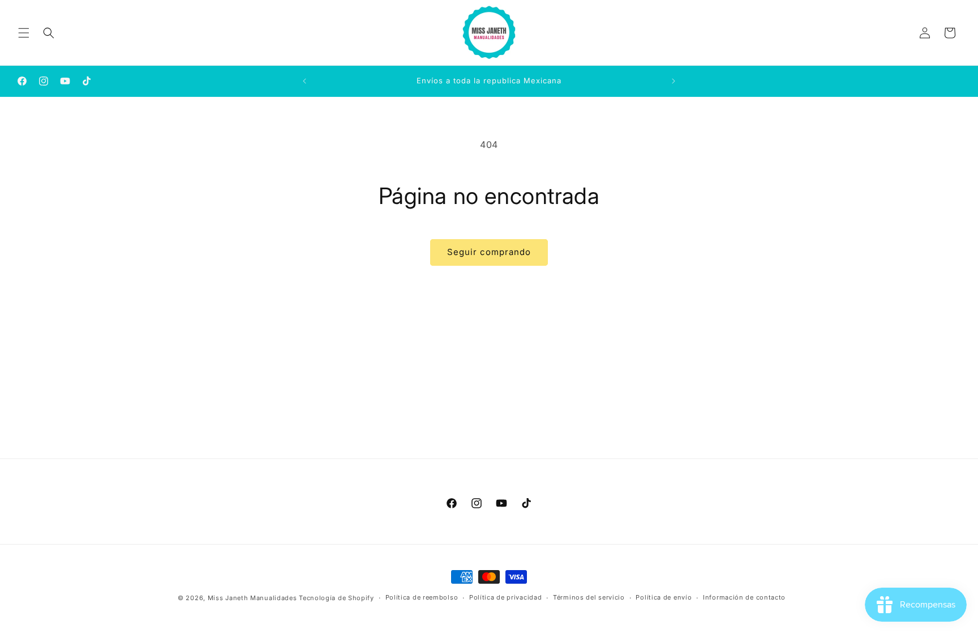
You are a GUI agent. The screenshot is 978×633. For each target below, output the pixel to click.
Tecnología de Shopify (336, 598)
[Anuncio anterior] (304, 81)
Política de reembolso (421, 597)
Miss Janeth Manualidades (252, 598)
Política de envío (664, 597)
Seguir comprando (489, 252)
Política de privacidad (505, 597)
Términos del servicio (589, 597)
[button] (23, 32)
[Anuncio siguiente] (673, 81)
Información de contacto (744, 597)
